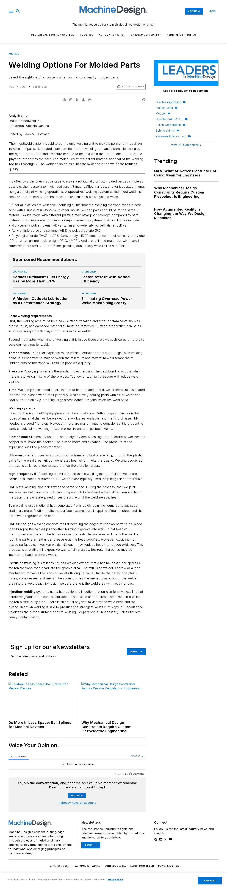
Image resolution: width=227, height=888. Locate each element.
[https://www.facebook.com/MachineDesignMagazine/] (156, 839)
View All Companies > (186, 145)
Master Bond (164, 108)
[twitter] (77, 100)
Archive (14, 53)
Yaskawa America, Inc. (171, 136)
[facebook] (64, 100)
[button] (11, 11)
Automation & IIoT (112, 35)
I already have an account (77, 802)
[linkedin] (71, 100)
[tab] (19, 756)
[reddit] (83, 100)
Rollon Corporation (168, 125)
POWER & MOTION (168, 866)
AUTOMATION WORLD (87, 866)
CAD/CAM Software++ (146, 35)
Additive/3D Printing (181, 35)
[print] (144, 100)
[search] (18, 11)
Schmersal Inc (165, 130)
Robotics (86, 35)
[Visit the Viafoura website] (136, 773)
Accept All (209, 880)
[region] (77, 765)
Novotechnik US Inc (169, 119)
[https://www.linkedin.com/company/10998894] (160, 839)
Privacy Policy (115, 879)
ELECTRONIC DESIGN (142, 866)
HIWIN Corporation (168, 102)
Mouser (161, 113)
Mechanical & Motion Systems (52, 35)
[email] (90, 100)
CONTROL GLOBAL (115, 866)
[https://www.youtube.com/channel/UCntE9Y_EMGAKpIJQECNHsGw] (170, 839)
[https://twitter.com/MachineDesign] (165, 839)
